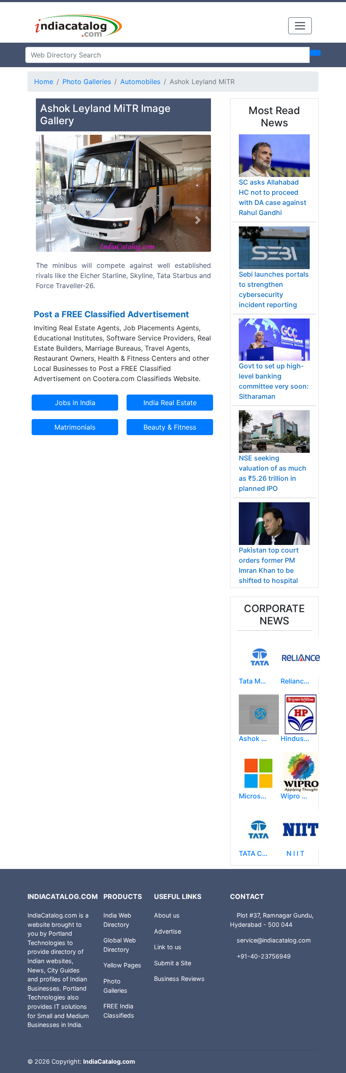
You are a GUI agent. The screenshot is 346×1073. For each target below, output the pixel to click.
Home (43, 81)
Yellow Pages (122, 965)
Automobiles (140, 81)
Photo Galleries (86, 81)
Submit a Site (172, 963)
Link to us (167, 946)
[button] (49, 220)
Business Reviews (179, 978)
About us (167, 915)
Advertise (167, 931)
